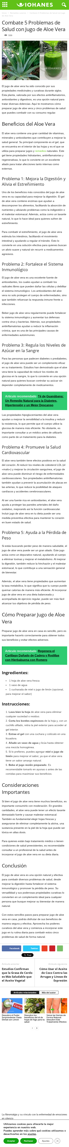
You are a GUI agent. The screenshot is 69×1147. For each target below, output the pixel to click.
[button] (63, 5)
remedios (41, 150)
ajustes (32, 1134)
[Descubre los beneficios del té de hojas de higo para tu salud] (34, 1005)
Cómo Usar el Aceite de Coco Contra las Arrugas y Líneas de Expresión (53, 974)
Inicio (4, 13)
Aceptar (11, 1140)
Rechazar (28, 1140)
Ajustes (45, 1140)
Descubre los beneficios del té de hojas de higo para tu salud (34, 1018)
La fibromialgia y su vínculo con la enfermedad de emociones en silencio (34, 1116)
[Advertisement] (34, 1071)
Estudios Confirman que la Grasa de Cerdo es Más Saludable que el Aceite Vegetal (17, 974)
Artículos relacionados (25, 992)
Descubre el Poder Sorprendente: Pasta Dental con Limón (12, 1017)
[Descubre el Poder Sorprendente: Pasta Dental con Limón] (12, 1005)
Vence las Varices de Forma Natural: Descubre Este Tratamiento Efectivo (57, 1018)
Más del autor (49, 992)
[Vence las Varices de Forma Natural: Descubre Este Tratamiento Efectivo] (57, 1005)
